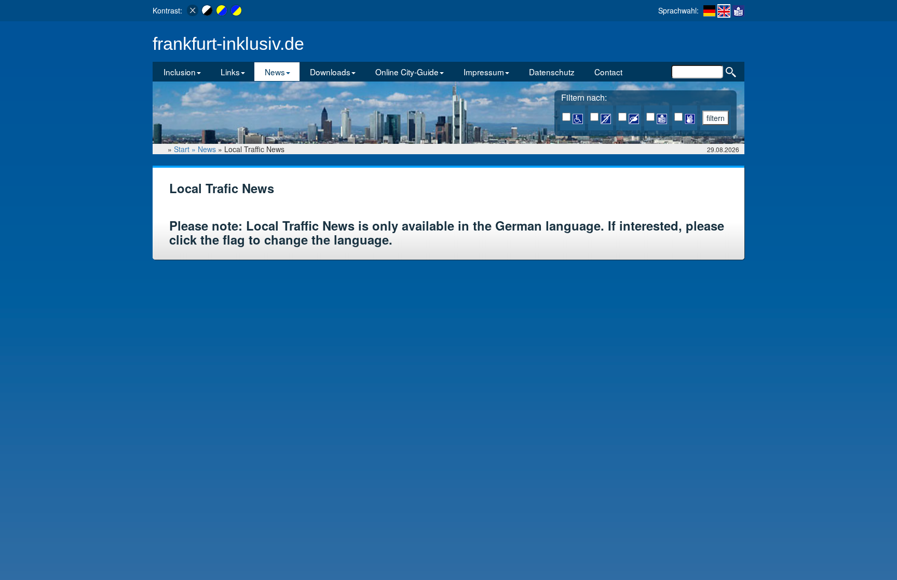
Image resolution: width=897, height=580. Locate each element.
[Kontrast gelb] (221, 10)
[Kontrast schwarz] (207, 10)
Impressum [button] (484, 71)
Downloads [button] (330, 71)
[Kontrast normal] (192, 10)
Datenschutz (552, 71)
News (207, 149)
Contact (608, 71)
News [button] (275, 71)
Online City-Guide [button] (407, 71)
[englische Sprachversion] (723, 11)
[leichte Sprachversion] (738, 10)
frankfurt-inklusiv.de (228, 43)
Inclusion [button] (180, 71)
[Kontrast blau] (236, 10)
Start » (186, 149)
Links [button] (230, 71)
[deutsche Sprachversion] (709, 10)
